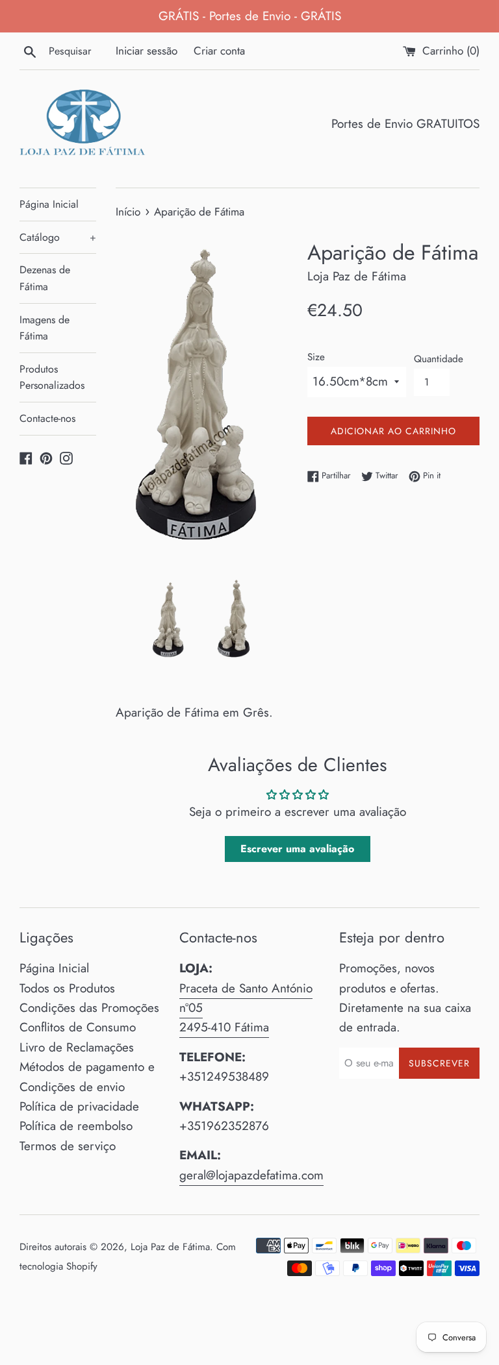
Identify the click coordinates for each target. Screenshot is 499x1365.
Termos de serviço (67, 1146)
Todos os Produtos (67, 988)
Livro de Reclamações (76, 1047)
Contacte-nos (47, 418)
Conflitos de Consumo (77, 1027)
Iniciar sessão (146, 50)
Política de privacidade (79, 1106)
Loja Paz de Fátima (170, 1247)
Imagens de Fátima (44, 328)
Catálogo (57, 237)
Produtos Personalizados (51, 377)
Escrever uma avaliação (297, 848)
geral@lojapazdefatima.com (251, 1175)
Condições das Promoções (89, 1007)
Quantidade (438, 359)
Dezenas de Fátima (44, 278)
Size (316, 357)
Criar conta (219, 50)
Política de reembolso (76, 1126)
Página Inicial (49, 204)
